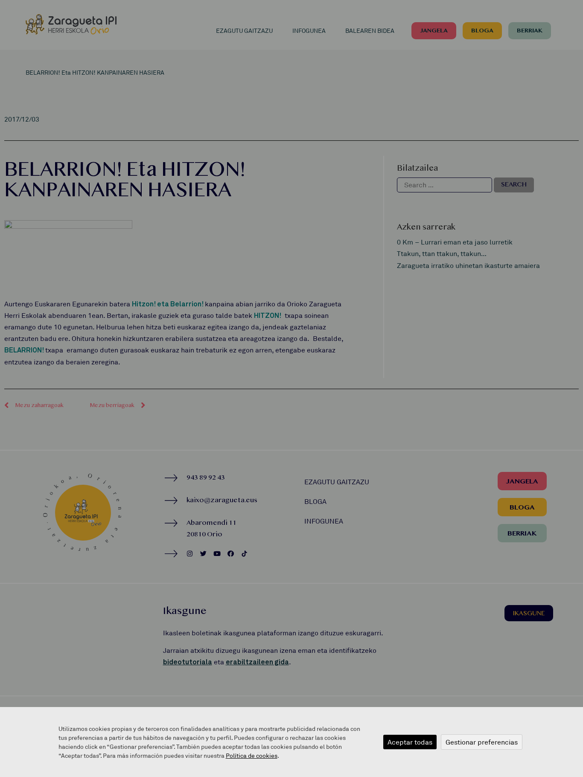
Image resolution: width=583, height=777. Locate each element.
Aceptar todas (410, 742)
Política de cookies (251, 755)
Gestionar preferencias (482, 742)
